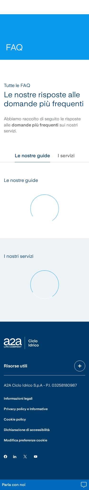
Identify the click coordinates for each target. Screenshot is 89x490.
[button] (32, 155)
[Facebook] (5, 456)
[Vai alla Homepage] (21, 343)
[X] (25, 456)
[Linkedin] (14, 456)
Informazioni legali (18, 398)
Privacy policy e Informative (26, 409)
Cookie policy (15, 419)
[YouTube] (35, 456)
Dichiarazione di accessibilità (27, 430)
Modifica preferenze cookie (25, 440)
